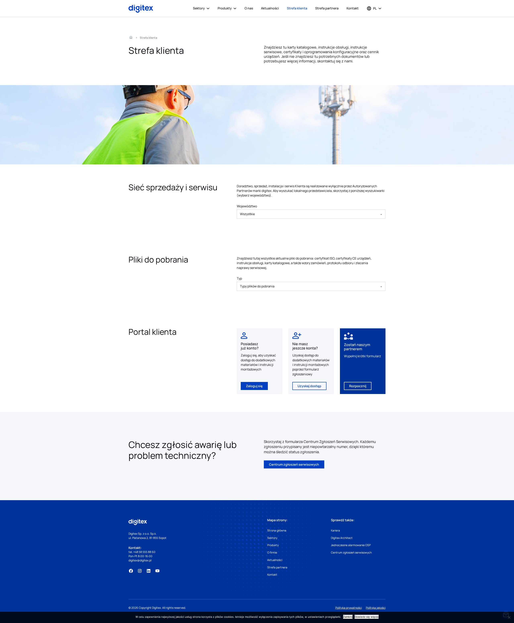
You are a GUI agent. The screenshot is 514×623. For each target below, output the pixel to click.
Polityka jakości (376, 608)
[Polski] (372, 8)
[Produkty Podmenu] (235, 8)
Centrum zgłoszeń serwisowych (294, 464)
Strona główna (276, 530)
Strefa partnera (327, 8)
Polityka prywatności (348, 608)
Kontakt (353, 8)
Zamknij (348, 616)
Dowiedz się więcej (367, 616)
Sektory (199, 8)
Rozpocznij (357, 386)
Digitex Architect (342, 538)
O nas (249, 8)
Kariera (335, 530)
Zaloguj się (254, 386)
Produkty (225, 8)
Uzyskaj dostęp (309, 386)
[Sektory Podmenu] (208, 8)
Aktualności (270, 8)
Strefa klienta (297, 8)
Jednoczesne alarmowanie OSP (351, 545)
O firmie (272, 552)
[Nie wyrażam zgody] (509, 617)
